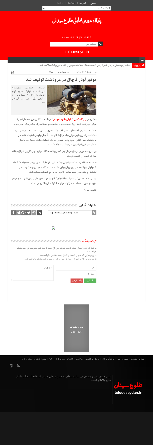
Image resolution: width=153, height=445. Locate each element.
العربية (82, 3)
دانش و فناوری (92, 359)
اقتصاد (70, 359)
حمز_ (127, 65)
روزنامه (52, 359)
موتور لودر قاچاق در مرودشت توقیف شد (61, 80)
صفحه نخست (137, 359)
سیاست (61, 359)
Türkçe (60, 3)
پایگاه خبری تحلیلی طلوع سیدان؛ (69, 119)
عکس (37, 359)
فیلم (44, 359)
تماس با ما (27, 359)
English (71, 3)
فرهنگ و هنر (108, 359)
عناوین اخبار (122, 359)
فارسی (93, 3)
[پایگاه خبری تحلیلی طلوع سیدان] (76, 22)
